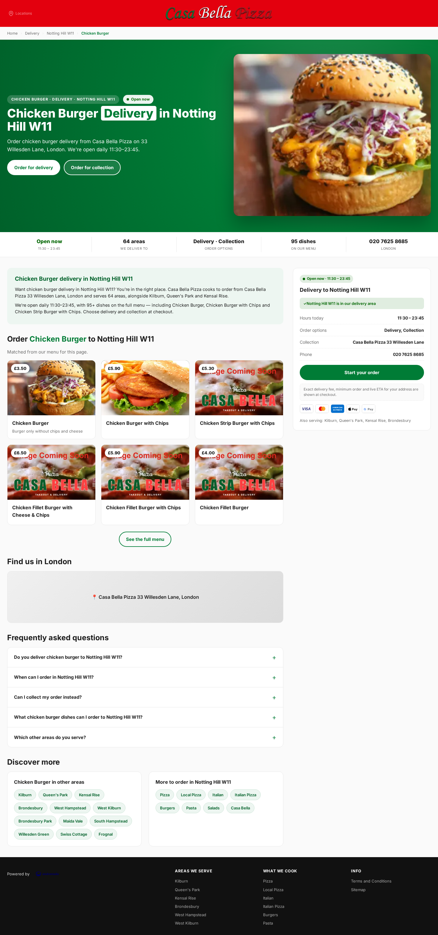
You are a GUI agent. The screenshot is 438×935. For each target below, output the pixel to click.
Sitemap (358, 889)
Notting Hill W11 (60, 33)
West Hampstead (70, 808)
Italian (217, 794)
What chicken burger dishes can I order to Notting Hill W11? (78, 717)
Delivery (32, 33)
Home (12, 33)
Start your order (361, 372)
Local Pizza (191, 794)
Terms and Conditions (371, 881)
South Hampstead (111, 821)
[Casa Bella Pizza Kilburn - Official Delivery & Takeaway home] (219, 13)
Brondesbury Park (35, 821)
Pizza (165, 794)
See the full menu (145, 539)
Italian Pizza (245, 794)
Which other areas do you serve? (50, 737)
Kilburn (25, 794)
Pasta (191, 808)
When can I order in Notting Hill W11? (54, 677)
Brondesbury (30, 808)
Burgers (167, 808)
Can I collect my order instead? (48, 697)
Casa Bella (240, 808)
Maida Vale (73, 821)
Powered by (18, 873)
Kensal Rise (89, 794)
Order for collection (92, 167)
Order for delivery (33, 167)
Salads (214, 808)
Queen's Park (55, 794)
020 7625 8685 (388, 241)
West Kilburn (109, 808)
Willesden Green (33, 834)
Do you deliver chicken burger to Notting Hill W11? (68, 657)
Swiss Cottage (73, 834)
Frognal (106, 834)
